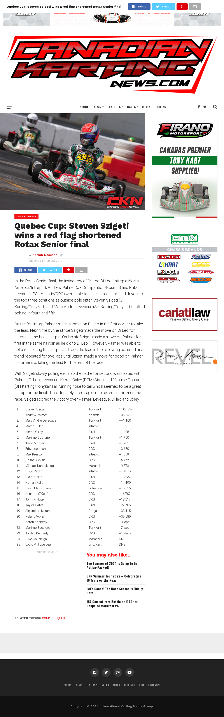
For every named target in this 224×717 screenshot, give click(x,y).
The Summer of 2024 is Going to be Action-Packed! (112, 565)
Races (131, 106)
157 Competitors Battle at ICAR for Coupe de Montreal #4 (112, 604)
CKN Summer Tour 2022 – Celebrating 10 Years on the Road (114, 578)
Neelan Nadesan (44, 254)
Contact (162, 106)
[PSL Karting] (112, 25)
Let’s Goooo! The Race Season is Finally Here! (115, 591)
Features (114, 106)
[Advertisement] (47, 582)
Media (146, 106)
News (97, 106)
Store (84, 106)
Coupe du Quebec (55, 618)
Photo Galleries (149, 685)
